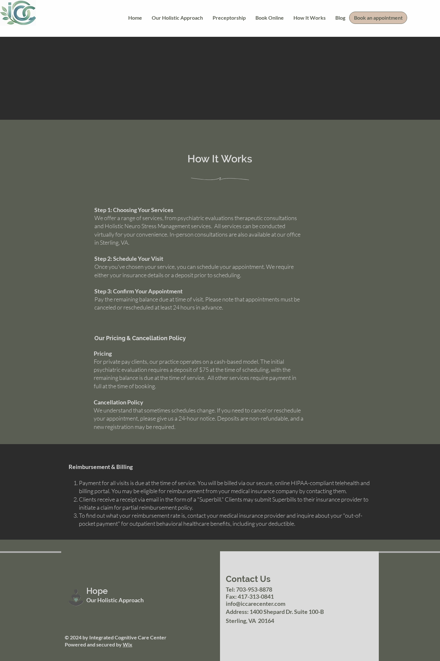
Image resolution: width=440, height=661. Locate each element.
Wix (127, 644)
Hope (97, 591)
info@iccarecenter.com (255, 603)
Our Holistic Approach (115, 600)
